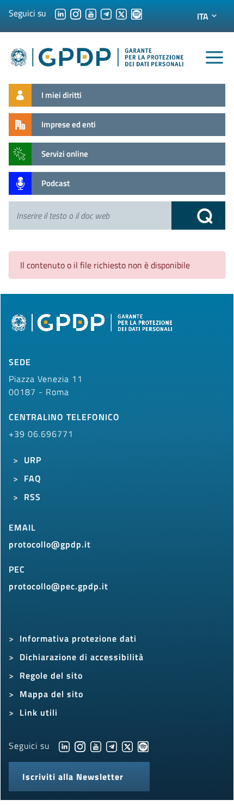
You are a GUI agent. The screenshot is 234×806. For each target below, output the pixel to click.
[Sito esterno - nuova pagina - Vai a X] (127, 745)
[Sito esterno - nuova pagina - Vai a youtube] (95, 745)
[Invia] (198, 215)
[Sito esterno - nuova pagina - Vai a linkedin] (64, 745)
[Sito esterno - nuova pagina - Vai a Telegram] (111, 745)
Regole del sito (51, 675)
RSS (32, 496)
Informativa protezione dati (78, 638)
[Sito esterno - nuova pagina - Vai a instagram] (80, 745)
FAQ (32, 478)
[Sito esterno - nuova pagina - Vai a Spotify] (143, 745)
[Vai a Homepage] (93, 328)
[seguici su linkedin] (60, 13)
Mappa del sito (51, 693)
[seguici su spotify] (136, 13)
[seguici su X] (121, 13)
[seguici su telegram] (106, 13)
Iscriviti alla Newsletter (73, 776)
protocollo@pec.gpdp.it (58, 586)
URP (32, 459)
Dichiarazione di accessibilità (82, 656)
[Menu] (214, 57)
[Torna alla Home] (97, 55)
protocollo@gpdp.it (50, 544)
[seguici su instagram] (75, 13)
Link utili (39, 712)
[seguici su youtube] (90, 13)
